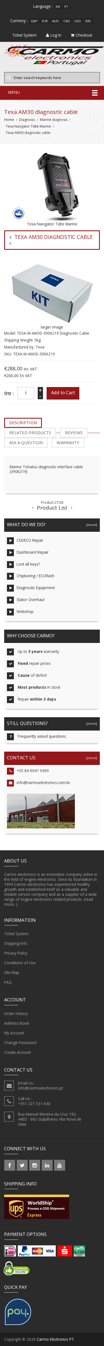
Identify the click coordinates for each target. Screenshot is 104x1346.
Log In (55, 35)
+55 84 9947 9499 (33, 770)
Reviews (74, 432)
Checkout (84, 35)
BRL (88, 21)
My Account (14, 1032)
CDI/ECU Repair (30, 540)
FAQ (8, 982)
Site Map (11, 972)
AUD (55, 21)
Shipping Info (15, 943)
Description (23, 422)
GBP (34, 21)
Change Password (20, 1042)
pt (66, 6)
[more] (91, 525)
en (58, 6)
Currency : (19, 20)
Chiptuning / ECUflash (35, 575)
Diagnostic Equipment (36, 587)
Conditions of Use (20, 962)
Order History (16, 1013)
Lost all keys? (28, 564)
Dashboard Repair (33, 552)
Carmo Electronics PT (55, 1339)
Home (9, 119)
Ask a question (26, 442)
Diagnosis (27, 119)
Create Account (17, 1052)
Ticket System (16, 933)
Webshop (25, 611)
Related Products (30, 432)
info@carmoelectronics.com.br (43, 782)
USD (77, 21)
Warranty (68, 442)
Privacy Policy (15, 953)
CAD (66, 21)
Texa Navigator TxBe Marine (28, 126)
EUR (45, 21)
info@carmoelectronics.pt (40, 1088)
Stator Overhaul (30, 599)
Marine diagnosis (53, 119)
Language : (43, 6)
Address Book (16, 1023)
